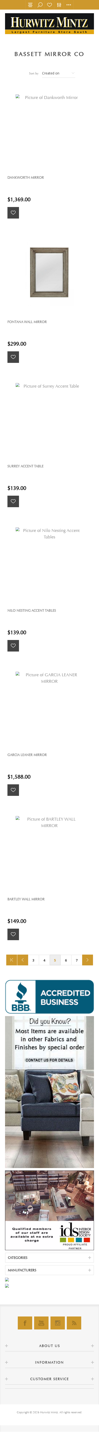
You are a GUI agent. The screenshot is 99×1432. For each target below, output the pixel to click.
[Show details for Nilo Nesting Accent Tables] (49, 561)
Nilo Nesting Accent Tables (31, 610)
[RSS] (74, 1322)
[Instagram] (57, 1322)
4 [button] (44, 960)
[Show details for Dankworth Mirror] (49, 128)
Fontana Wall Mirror (27, 322)
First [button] (11, 960)
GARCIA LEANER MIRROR (27, 755)
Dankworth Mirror (25, 177)
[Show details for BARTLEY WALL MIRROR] (49, 850)
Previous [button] (22, 960)
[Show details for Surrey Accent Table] (49, 417)
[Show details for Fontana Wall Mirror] (49, 273)
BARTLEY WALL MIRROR (26, 899)
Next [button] (87, 960)
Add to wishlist (13, 213)
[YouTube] (41, 1322)
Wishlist (49, 5)
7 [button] (77, 960)
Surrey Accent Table (25, 466)
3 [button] (33, 960)
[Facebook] (25, 1322)
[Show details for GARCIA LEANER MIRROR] (49, 706)
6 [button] (66, 960)
